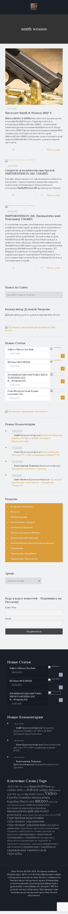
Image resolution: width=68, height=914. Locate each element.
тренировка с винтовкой (35, 834)
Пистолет (27, 801)
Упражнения (16, 548)
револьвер (14, 814)
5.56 (15, 786)
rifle (14, 794)
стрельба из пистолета (32, 828)
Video (51, 793)
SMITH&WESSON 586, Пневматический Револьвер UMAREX (32, 217)
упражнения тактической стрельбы (26, 851)
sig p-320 (20, 794)
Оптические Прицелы (21, 527)
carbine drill (14, 790)
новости (53, 801)
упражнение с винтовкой (30, 844)
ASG (53, 787)
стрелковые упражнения (26, 825)
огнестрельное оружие (16, 805)
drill (29, 790)
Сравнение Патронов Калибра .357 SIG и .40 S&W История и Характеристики (37, 438)
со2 (58, 814)
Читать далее (53, 149)
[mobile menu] (63, 6)
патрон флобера (36, 808)
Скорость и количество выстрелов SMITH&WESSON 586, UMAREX (30, 171)
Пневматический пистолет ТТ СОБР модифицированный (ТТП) (36, 747)
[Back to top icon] (64, 909)
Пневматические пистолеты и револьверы (32, 543)
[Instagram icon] (39, 899)
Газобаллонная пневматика (28, 797)
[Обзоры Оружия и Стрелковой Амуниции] (34, 6)
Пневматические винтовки (24, 538)
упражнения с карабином (39, 847)
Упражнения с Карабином (23, 553)
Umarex (40, 794)
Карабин (13, 801)
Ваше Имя (10, 607)
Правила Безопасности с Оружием (29, 468)
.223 (9, 786)
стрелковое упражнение (26, 821)
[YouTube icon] (35, 899)
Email (8, 618)
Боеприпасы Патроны (21, 506)
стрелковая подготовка (25, 818)
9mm (33, 786)
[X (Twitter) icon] (32, 899)
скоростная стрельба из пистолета (38, 815)
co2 (24, 790)
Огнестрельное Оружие (22, 522)
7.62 (20, 787)
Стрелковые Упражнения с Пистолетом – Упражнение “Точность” (37, 482)
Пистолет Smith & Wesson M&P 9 (28, 113)
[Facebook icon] (29, 899)
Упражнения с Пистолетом (24, 558)
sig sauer (30, 794)
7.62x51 (26, 787)
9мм (47, 786)
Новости (15, 511)
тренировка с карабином (23, 837)
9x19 (40, 786)
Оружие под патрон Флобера (25, 532)
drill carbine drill (43, 790)
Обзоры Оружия (18, 517)
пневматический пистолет (28, 811)
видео (41, 801)
